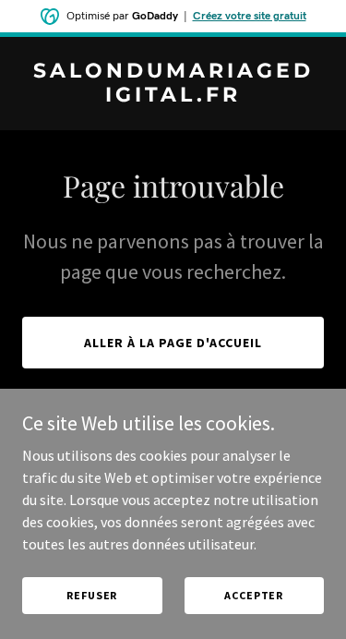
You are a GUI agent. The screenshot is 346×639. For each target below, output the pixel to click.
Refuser (91, 595)
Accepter (253, 595)
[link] (173, 96)
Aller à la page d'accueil (173, 342)
